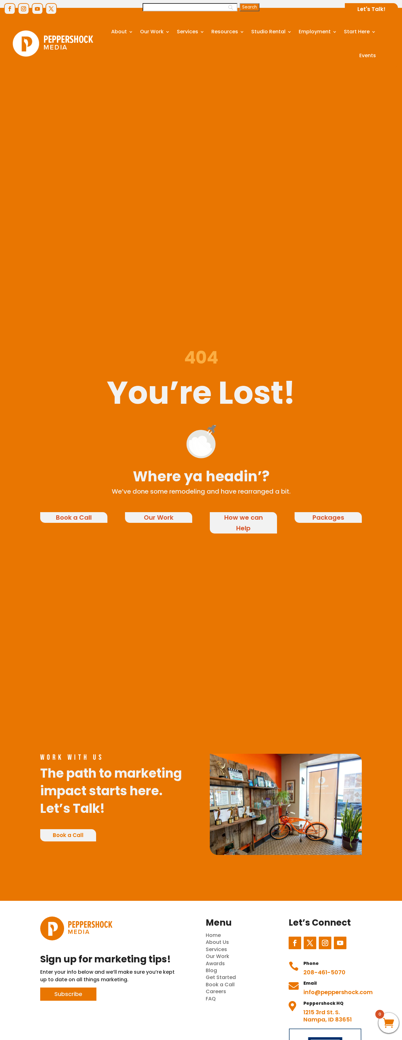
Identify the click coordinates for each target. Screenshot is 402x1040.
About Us (217, 942)
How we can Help (243, 523)
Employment (315, 31)
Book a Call (74, 517)
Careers (216, 991)
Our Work (152, 31)
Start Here (357, 31)
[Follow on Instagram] (23, 8)
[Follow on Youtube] (37, 8)
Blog (211, 970)
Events (367, 55)
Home (213, 935)
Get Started (221, 977)
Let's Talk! (371, 9)
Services (187, 31)
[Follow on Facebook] (9, 8)
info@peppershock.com (338, 992)
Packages (328, 517)
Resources (224, 31)
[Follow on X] (51, 8)
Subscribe (68, 994)
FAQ (211, 998)
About (119, 31)
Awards (215, 963)
